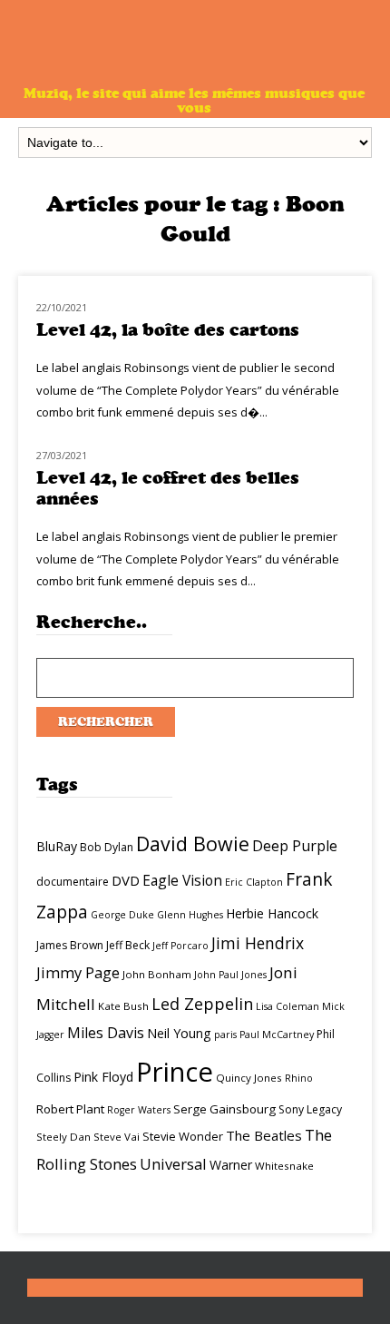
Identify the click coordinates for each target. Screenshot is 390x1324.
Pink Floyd (103, 1076)
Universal (173, 1163)
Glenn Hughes (190, 914)
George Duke (122, 914)
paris (225, 1034)
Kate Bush (123, 1006)
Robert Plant (70, 1109)
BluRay (56, 846)
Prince (174, 1072)
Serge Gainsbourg (224, 1109)
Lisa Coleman (287, 1006)
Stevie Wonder (182, 1136)
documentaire (72, 881)
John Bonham (156, 974)
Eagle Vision (182, 880)
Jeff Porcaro (180, 945)
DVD (126, 880)
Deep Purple (294, 846)
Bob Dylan (106, 847)
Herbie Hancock (272, 913)
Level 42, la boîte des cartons (167, 329)
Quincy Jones (249, 1077)
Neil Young (179, 1033)
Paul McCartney (276, 1034)
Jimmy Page (78, 972)
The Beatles (264, 1135)
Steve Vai (116, 1136)
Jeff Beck (128, 945)
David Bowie (192, 843)
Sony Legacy (310, 1109)
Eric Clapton (254, 882)
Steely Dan (63, 1136)
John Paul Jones (230, 974)
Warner (231, 1164)
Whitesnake (284, 1165)
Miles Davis (105, 1033)
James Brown (69, 945)
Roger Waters (139, 1109)
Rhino (299, 1078)
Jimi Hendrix (257, 943)
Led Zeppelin (202, 1004)
